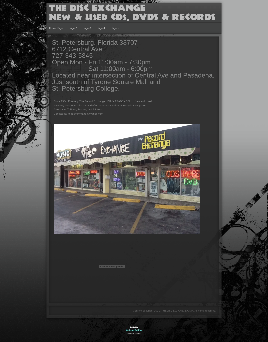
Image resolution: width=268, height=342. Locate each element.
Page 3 (87, 28)
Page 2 (73, 28)
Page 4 (101, 28)
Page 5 (115, 28)
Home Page (56, 28)
